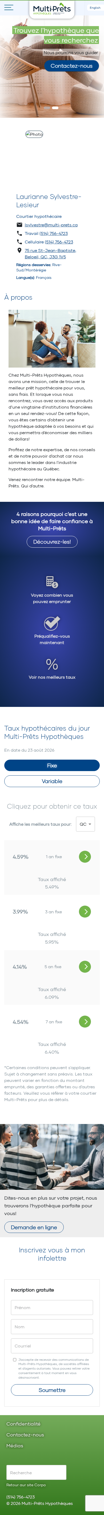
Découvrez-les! (52, 541)
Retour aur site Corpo (26, 1485)
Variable (52, 781)
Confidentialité (23, 1424)
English (95, 7)
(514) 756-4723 (53, 233)
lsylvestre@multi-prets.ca (51, 224)
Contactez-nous (72, 65)
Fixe (52, 765)
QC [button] (83, 823)
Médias (14, 1445)
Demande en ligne (34, 1227)
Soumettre (52, 1390)
